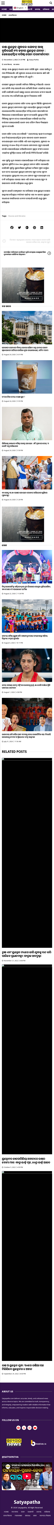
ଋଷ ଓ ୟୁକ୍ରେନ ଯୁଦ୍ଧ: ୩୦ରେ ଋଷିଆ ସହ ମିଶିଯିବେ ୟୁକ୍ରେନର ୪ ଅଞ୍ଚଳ (23, 1367)
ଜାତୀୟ (37, 9)
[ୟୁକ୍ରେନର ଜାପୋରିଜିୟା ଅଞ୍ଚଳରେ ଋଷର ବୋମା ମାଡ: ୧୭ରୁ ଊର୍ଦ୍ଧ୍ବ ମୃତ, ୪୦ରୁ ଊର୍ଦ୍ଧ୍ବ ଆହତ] (27, 1059)
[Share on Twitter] (19, 227)
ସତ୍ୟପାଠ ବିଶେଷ (45, 1515)
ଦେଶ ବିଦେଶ (8, 64)
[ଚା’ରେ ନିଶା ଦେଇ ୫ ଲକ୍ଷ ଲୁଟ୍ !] (27, 377)
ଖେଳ (35, 1515)
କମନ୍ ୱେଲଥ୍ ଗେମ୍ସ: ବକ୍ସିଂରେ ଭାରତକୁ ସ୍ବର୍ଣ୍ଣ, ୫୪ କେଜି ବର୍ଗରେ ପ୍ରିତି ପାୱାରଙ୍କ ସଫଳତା (26, 686)
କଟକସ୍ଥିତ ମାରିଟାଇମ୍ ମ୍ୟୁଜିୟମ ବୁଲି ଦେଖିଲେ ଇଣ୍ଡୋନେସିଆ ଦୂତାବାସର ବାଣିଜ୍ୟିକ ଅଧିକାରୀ (25, 253)
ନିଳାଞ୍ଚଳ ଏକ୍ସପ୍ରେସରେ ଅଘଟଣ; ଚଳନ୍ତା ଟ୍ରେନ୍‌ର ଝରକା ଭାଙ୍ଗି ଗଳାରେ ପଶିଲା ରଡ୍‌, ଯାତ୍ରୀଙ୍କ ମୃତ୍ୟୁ (30, 241)
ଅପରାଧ (27, 1515)
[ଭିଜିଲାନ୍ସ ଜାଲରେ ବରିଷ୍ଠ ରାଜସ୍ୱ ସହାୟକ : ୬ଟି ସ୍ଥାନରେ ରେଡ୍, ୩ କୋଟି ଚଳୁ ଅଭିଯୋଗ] (27, 423)
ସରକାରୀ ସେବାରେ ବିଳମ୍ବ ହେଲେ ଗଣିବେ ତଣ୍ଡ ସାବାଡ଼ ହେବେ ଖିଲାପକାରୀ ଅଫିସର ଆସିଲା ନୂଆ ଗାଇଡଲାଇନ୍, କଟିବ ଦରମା (25, 349)
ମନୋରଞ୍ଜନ (18, 1515)
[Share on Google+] (27, 227)
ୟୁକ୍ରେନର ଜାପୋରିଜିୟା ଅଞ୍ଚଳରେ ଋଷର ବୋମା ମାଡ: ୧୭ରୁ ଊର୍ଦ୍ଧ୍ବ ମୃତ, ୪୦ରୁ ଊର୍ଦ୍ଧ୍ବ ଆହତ (26, 1160)
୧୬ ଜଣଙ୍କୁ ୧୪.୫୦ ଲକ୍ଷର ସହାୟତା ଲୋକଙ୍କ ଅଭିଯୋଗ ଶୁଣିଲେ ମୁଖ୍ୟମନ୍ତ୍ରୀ (24, 494)
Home (4, 9)
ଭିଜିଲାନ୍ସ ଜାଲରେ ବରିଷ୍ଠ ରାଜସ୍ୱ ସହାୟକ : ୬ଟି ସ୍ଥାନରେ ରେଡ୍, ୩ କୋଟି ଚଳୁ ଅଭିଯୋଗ (25, 444)
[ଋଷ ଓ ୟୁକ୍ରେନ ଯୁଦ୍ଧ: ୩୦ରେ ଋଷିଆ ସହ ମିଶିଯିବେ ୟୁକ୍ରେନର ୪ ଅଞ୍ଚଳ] (27, 1266)
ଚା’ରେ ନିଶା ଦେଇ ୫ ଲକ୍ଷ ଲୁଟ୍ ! (13, 396)
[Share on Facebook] (12, 227)
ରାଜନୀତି (29, 9)
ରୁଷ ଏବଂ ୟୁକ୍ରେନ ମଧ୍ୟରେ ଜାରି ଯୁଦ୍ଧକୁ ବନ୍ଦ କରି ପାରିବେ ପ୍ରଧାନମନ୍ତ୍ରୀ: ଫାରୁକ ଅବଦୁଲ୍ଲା (26, 954)
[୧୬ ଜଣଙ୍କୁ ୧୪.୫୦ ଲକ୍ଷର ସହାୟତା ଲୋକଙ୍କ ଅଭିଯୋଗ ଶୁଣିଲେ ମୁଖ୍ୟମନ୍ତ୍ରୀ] (27, 472)
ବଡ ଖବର (16, 64)
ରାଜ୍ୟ (23, 1512)
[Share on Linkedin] (41, 227)
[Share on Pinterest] (34, 227)
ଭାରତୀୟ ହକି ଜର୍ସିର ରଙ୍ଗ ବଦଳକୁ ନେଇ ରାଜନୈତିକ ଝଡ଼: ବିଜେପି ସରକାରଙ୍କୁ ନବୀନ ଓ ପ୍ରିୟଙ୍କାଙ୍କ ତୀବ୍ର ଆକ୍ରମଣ (26, 735)
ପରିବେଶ (46, 9)
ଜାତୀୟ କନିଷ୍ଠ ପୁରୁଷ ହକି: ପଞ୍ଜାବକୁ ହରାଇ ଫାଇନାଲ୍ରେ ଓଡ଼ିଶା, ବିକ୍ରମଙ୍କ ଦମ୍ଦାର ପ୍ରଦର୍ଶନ (25, 637)
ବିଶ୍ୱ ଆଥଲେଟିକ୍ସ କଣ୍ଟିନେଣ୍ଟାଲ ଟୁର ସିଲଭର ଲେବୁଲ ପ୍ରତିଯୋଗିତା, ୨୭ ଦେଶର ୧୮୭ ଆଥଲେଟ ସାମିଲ (26, 588)
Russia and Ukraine (16, 216)
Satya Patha (34, 60)
